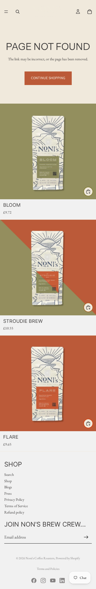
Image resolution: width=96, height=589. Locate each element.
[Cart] (89, 12)
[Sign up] (86, 537)
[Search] (17, 12)
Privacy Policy (14, 499)
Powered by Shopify (68, 558)
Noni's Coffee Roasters (40, 558)
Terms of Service (16, 505)
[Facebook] (34, 580)
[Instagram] (43, 580)
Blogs (8, 487)
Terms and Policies (48, 569)
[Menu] (6, 12)
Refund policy (14, 512)
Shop (8, 480)
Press (8, 493)
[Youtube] (53, 580)
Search (9, 474)
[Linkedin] (62, 580)
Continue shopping (48, 78)
